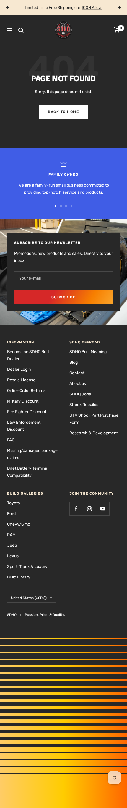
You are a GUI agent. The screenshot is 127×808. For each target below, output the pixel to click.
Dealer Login (19, 369)
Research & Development (93, 432)
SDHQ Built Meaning (88, 351)
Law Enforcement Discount (23, 426)
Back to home (63, 112)
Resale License (21, 380)
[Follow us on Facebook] (76, 508)
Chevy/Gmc (18, 524)
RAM (11, 534)
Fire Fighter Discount (26, 411)
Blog (73, 362)
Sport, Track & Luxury (27, 566)
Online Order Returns (26, 390)
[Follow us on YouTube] (102, 508)
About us (77, 383)
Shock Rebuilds (83, 404)
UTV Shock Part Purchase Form (93, 419)
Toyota (13, 503)
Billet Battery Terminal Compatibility (27, 472)
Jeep (12, 545)
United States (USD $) (29, 598)
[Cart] (117, 30)
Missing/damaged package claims (32, 454)
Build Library (18, 577)
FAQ (10, 440)
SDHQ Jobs (80, 394)
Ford (11, 513)
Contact (76, 372)
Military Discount (22, 401)
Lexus (13, 555)
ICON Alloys (92, 7)
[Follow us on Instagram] (89, 508)
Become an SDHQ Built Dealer (28, 355)
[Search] (21, 30)
